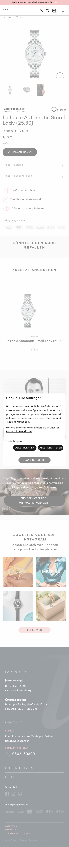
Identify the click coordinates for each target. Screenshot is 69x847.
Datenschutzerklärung (19, 431)
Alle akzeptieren (50, 448)
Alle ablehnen (24, 448)
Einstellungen (13, 441)
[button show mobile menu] (63, 11)
